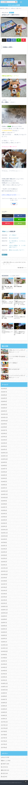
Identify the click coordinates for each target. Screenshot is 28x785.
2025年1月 (4, 449)
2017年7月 (4, 738)
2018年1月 (4, 718)
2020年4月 (4, 632)
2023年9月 (4, 500)
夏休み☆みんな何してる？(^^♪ (16, 250)
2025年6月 (4, 433)
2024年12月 (4, 452)
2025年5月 (4, 436)
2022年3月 (4, 558)
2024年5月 (4, 475)
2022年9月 (4, 539)
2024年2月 (4, 484)
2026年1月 (4, 411)
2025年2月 (4, 446)
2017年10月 (4, 728)
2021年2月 (4, 600)
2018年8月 (4, 696)
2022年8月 (4, 542)
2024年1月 (4, 488)
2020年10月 (4, 613)
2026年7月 (4, 391)
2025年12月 (4, 414)
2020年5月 (4, 629)
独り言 (4, 767)
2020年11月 (4, 609)
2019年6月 (4, 664)
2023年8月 (4, 504)
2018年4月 (4, 709)
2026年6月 (4, 395)
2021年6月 (4, 587)
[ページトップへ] (25, 781)
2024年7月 (4, 468)
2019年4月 (4, 670)
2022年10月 (4, 536)
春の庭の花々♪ (21, 267)
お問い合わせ (21, 2)
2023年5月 (4, 513)
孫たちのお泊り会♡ (14, 238)
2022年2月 (4, 561)
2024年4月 (4, 478)
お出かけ (5, 757)
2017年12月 (4, 722)
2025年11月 (4, 417)
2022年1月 (4, 565)
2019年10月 (4, 651)
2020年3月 (4, 635)
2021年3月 (4, 597)
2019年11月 (4, 648)
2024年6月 (4, 472)
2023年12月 (4, 491)
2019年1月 (4, 680)
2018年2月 (4, 715)
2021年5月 (4, 590)
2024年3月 (4, 481)
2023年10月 (4, 497)
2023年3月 (4, 520)
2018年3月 (4, 712)
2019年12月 (4, 645)
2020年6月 (4, 625)
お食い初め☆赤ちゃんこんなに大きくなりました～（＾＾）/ (14, 263)
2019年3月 (4, 673)
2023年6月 (4, 510)
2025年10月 (4, 420)
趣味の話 (5, 770)
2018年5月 (4, 706)
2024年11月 (4, 456)
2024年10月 (4, 459)
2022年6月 (4, 549)
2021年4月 (4, 593)
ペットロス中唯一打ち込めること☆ (17, 357)
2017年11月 (4, 725)
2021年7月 (4, 584)
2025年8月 (4, 427)
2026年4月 (4, 401)
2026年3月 (4, 404)
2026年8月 (4, 388)
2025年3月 (4, 443)
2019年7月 (4, 661)
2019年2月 (4, 677)
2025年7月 (4, 430)
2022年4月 (4, 555)
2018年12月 (4, 683)
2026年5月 (4, 398)
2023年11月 (4, 494)
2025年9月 (4, 424)
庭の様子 (5, 763)
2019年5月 (4, 667)
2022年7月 (4, 545)
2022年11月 (4, 532)
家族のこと (5, 231)
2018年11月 (4, 686)
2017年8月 (4, 734)
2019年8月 (4, 657)
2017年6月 (4, 741)
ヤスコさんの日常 (14, 5)
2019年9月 (4, 654)
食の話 (4, 773)
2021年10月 (4, 574)
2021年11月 (4, 571)
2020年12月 (4, 606)
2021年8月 (4, 581)
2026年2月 (4, 408)
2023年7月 (4, 507)
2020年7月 (4, 622)
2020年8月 (4, 619)
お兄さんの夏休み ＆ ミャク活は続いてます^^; (17, 246)
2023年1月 (4, 526)
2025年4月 (4, 440)
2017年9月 (4, 731)
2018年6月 (4, 702)
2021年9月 (4, 577)
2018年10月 (4, 690)
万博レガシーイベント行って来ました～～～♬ (17, 351)
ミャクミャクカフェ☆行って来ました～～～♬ (17, 376)
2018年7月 (4, 699)
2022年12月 (4, 529)
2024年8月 (4, 465)
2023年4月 (4, 516)
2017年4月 (4, 747)
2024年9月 (4, 462)
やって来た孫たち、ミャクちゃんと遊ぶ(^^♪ (17, 241)
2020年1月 (4, 641)
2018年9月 (4, 693)
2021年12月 (4, 568)
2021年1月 (4, 603)
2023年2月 (4, 523)
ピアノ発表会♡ (13, 235)
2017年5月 (4, 744)
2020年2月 (4, 638)
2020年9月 (4, 616)
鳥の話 (4, 776)
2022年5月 (4, 552)
